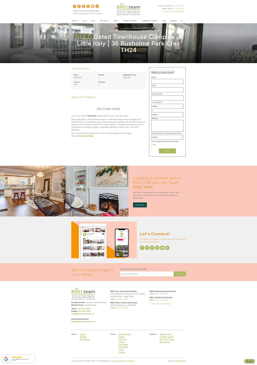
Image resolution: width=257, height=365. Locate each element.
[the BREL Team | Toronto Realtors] (128, 9)
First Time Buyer (124, 334)
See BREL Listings (166, 337)
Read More (140, 205)
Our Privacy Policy (117, 361)
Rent (116, 21)
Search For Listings (167, 339)
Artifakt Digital (180, 361)
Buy (84, 21)
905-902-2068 (162, 293)
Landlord (121, 352)
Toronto (83, 334)
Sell (93, 21)
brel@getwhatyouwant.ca (82, 313)
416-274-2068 (178, 5)
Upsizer (121, 337)
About (75, 21)
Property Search (130, 21)
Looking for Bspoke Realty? (173, 11)
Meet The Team (166, 334)
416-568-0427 (178, 8)
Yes (154, 145)
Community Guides (149, 21)
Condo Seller (123, 344)
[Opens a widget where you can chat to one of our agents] (249, 361)
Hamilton (83, 337)
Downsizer (122, 339)
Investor (121, 342)
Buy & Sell (104, 21)
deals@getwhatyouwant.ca (83, 321)
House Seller (123, 347)
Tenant (121, 350)
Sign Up (179, 274)
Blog (164, 21)
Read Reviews (165, 342)
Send (167, 151)
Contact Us (130, 361)
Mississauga (85, 339)
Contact (173, 21)
